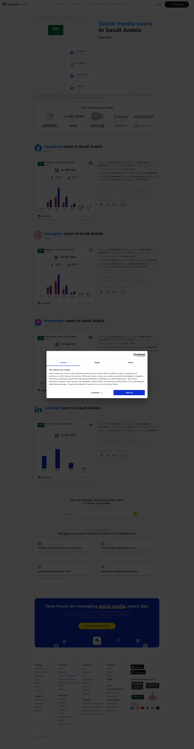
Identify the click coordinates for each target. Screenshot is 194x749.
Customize (95, 393)
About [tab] (130, 362)
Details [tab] (97, 362)
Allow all (129, 393)
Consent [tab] (63, 362)
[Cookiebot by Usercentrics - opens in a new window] (135, 355)
